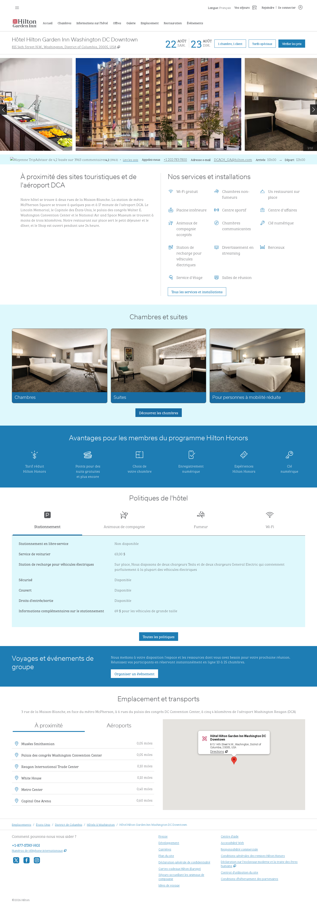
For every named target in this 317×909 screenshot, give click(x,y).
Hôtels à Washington (101, 824)
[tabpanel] (158, 581)
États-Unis (43, 824)
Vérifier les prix (293, 43)
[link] (175, 159)
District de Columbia (68, 824)
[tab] (47, 521)
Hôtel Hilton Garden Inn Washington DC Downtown (153, 824)
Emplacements (21, 824)
